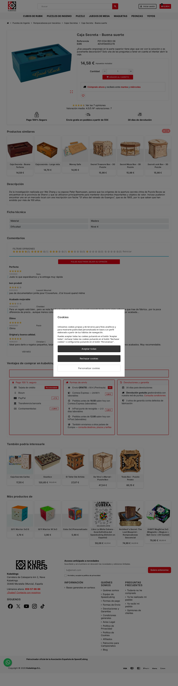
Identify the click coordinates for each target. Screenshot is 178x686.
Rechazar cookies (89, 358)
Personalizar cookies (89, 368)
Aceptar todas (89, 348)
